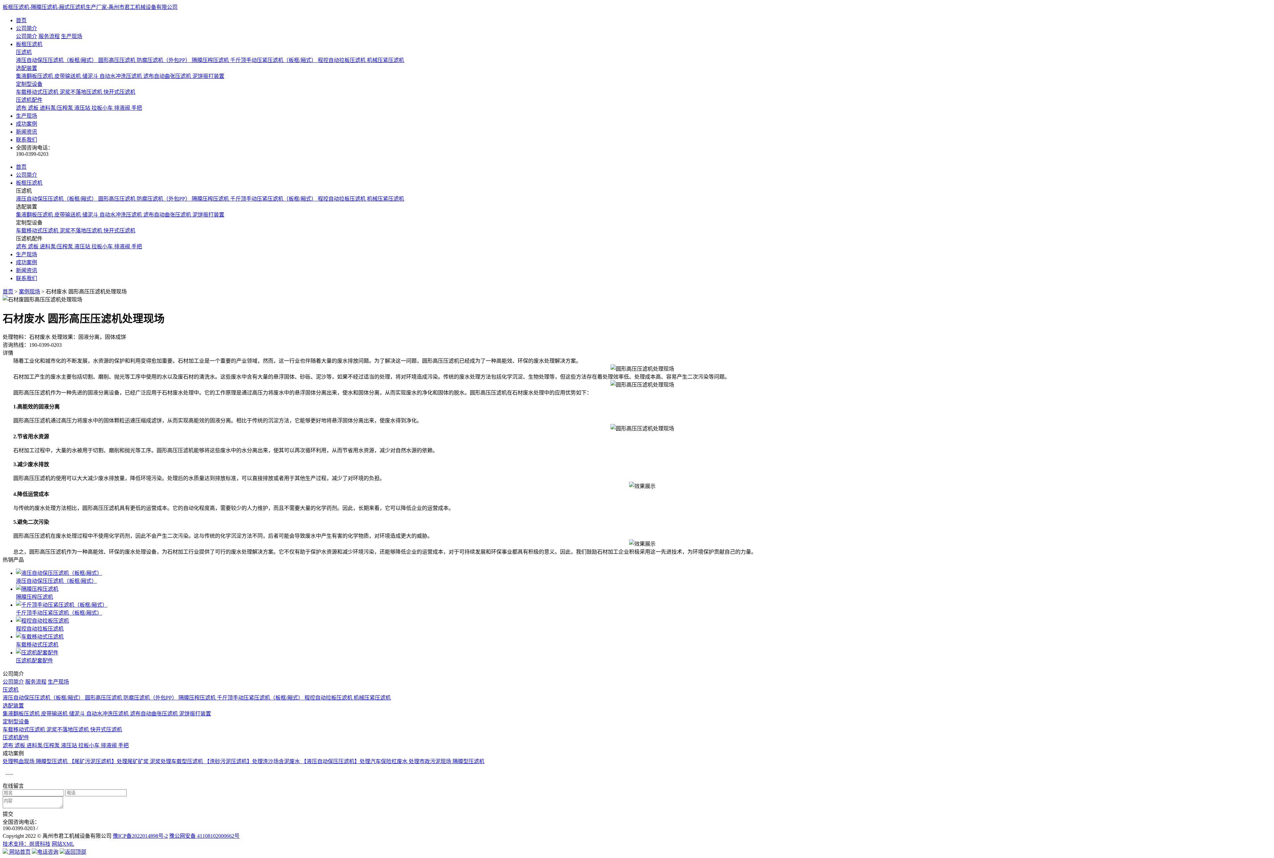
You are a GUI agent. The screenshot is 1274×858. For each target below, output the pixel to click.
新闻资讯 (26, 132)
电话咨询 (47, 852)
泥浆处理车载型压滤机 (177, 761)
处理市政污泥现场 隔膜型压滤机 (446, 761)
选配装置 (26, 68)
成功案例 (26, 124)
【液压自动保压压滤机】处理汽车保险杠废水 (355, 761)
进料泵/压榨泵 (57, 108)
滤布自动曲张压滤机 (167, 76)
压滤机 (24, 52)
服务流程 (49, 36)
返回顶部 (75, 852)
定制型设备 (29, 84)
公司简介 (26, 28)
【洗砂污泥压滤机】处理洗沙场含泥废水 (252, 761)
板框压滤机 (29, 44)
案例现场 (29, 291)
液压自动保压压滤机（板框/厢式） (57, 60)
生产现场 (71, 36)
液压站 (83, 108)
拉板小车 (103, 108)
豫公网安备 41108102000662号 (204, 836)
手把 (136, 108)
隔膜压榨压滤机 (211, 60)
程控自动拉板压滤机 (342, 60)
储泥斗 (91, 76)
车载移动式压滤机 (38, 92)
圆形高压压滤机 (117, 60)
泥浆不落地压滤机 (82, 92)
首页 (21, 20)
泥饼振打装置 (208, 76)
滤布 (22, 108)
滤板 (34, 108)
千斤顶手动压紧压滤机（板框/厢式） (274, 60)
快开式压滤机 (119, 92)
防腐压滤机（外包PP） (164, 60)
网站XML (63, 844)
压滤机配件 (29, 100)
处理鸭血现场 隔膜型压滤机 (36, 761)
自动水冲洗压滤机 (121, 76)
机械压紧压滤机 (385, 60)
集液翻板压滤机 (35, 76)
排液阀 (122, 108)
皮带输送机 (68, 76)
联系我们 (26, 140)
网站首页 (19, 852)
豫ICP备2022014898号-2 (140, 836)
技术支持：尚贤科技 (26, 844)
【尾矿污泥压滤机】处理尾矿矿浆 (109, 761)
